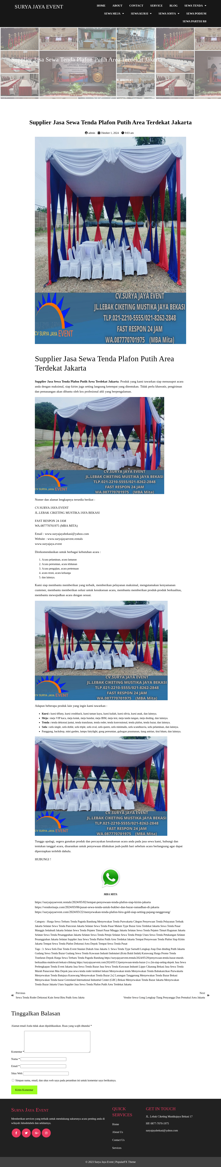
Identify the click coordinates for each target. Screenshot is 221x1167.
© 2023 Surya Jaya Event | (100, 1161)
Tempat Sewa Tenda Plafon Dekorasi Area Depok (70, 943)
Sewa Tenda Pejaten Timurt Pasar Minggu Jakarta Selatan (104, 930)
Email (15, 1066)
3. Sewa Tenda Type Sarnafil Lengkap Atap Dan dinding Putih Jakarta (146, 949)
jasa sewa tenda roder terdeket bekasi (88, 971)
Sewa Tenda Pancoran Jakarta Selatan (73, 926)
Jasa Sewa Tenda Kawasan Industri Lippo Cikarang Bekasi (132, 966)
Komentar (17, 1051)
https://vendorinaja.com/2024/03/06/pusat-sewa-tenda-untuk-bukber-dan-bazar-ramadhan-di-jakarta (97, 907)
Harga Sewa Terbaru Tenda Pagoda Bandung (72, 921)
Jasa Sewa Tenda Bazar (86, 966)
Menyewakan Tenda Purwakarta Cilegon (120, 921)
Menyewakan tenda (120, 971)
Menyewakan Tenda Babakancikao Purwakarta (157, 971)
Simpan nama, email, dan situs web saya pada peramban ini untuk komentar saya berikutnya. (65, 1080)
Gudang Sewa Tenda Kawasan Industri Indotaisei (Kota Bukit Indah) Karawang (110, 953)
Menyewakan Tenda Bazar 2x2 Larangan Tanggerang (110, 975)
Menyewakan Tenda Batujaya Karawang (57, 975)
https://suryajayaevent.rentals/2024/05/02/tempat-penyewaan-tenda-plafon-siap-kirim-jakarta (93, 902)
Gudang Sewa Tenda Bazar (50, 953)
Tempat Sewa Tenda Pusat (112, 943)
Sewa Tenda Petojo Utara (135, 934)
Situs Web (16, 1073)
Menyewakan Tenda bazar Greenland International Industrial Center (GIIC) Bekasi (80, 979)
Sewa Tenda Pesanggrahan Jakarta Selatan (67, 934)
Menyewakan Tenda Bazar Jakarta (145, 979)
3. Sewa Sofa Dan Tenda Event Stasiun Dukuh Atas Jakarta (75, 949)
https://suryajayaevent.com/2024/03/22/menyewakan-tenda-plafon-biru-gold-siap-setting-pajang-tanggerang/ (102, 912)
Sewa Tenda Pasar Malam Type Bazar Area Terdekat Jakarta (127, 926)
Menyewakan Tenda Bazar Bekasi (158, 975)
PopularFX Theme (125, 1161)
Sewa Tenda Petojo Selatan (105, 934)
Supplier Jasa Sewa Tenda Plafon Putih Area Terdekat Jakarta (101, 939)
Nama (15, 1059)
